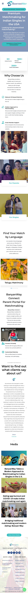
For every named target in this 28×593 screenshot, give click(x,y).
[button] (3, 3)
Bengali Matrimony (19, 560)
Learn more (14, 228)
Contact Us (4, 571)
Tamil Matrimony (19, 563)
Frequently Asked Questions (6, 568)
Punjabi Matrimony (19, 578)
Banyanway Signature (7, 560)
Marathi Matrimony (19, 581)
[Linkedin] (19, 553)
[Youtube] (17, 553)
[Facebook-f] (9, 553)
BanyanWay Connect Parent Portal (7, 564)
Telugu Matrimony (19, 566)
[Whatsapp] (24, 589)
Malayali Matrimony (19, 572)
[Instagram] (14, 553)
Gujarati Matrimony (19, 575)
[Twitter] (11, 553)
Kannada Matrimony (20, 569)
